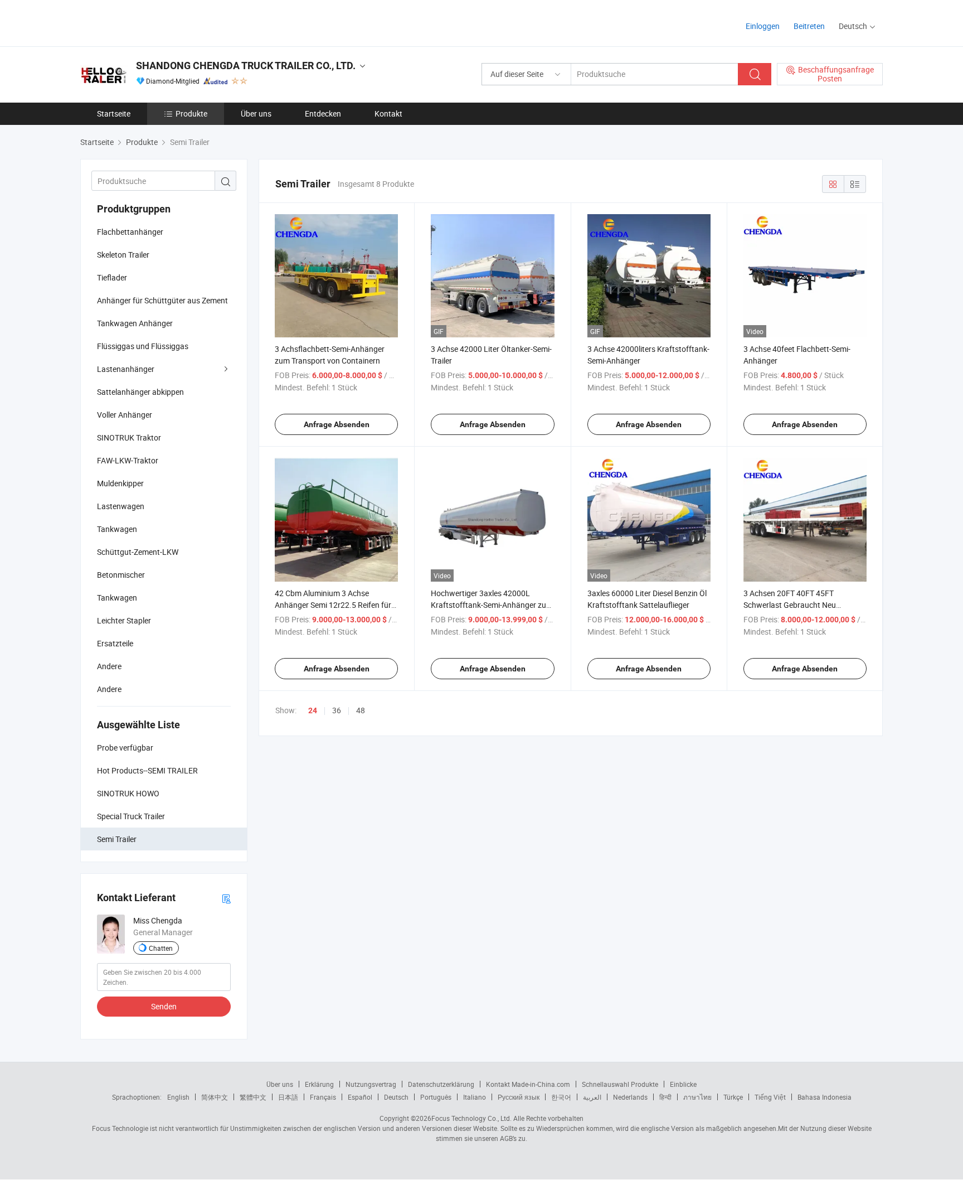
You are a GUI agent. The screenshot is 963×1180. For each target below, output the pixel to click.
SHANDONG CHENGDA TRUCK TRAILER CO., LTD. (246, 65)
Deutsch (396, 1096)
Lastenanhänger (125, 369)
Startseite (113, 113)
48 (360, 710)
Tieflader (112, 277)
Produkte (191, 113)
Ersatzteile (115, 643)
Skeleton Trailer (123, 254)
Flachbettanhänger (130, 231)
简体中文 (214, 1096)
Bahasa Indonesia (824, 1096)
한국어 (561, 1096)
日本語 (288, 1096)
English (178, 1096)
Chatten (161, 948)
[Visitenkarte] (226, 898)
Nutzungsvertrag (371, 1084)
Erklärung (319, 1084)
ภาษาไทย (697, 1096)
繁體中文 (253, 1096)
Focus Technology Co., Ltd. (471, 1118)
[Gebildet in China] (151, 22)
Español (360, 1096)
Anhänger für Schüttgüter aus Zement (162, 300)
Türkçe (733, 1096)
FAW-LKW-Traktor (127, 460)
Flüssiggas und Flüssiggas (142, 346)
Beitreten (809, 26)
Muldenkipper (120, 483)
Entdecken (323, 113)
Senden (164, 1006)
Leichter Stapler (124, 620)
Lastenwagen (120, 506)
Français (323, 1096)
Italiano (474, 1096)
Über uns (256, 113)
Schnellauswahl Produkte (620, 1084)
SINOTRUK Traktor (129, 437)
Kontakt (388, 113)
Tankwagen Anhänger (135, 323)
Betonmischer (121, 574)
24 (312, 710)
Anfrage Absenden (336, 424)
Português (435, 1096)
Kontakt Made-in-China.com (528, 1084)
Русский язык (518, 1096)
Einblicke (683, 1084)
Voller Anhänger (124, 414)
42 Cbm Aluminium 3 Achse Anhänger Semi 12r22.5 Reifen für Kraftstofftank (333, 605)
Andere (109, 666)
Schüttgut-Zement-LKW (137, 552)
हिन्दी (665, 1096)
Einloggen (763, 26)
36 (336, 710)
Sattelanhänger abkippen (140, 391)
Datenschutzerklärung (441, 1084)
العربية (592, 1096)
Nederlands (630, 1096)
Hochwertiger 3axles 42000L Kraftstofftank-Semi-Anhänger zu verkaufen (488, 605)
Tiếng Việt (770, 1096)
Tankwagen (117, 529)
